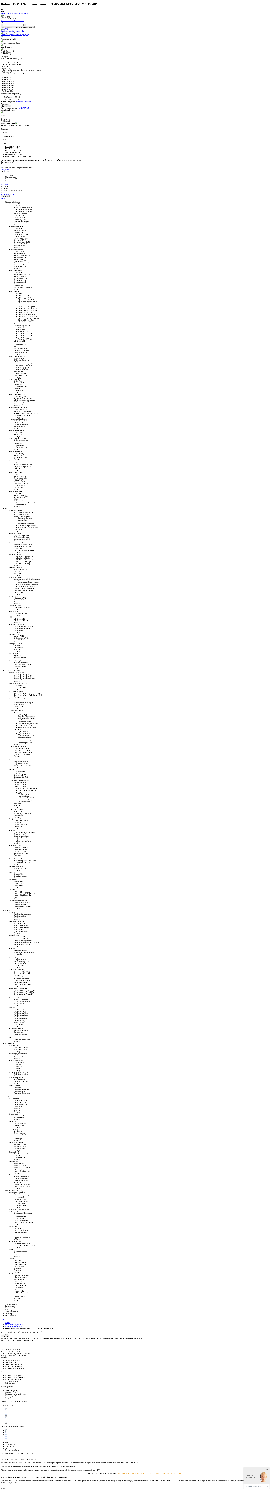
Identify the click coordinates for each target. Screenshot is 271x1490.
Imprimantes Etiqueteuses (23, 102)
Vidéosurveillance (138, 1473)
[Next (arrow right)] (4, 1488)
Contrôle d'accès (159, 1473)
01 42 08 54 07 (24, 108)
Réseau (179, 1473)
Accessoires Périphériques (14, 1325)
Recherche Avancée (7, 194)
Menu (3, 198)
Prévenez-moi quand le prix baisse (12, 21)
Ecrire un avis (6, 106)
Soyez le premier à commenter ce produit (14, 13)
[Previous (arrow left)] (2, 1488)
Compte (3, 1319)
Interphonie (171, 1473)
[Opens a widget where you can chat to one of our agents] (256, 1478)
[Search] (22, 190)
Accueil (7, 1323)
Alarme (149, 1473)
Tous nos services (124, 1473)
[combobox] (10, 190)
